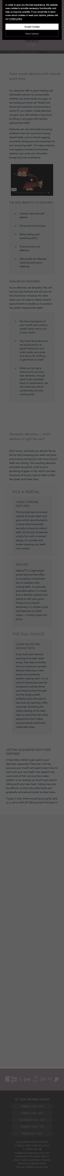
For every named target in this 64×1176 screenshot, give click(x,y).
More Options (32, 33)
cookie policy (15, 18)
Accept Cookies (32, 26)
